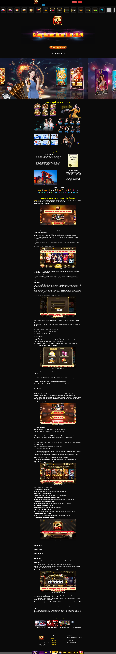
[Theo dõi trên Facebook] (39, 645)
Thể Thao (61, 5)
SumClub (43, 5)
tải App (54, 424)
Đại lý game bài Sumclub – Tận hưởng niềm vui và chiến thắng (33, 627)
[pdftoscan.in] (38, 2)
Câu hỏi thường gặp (53, 640)
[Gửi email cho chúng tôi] (44, 645)
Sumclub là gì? (53, 638)
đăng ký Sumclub (55, 317)
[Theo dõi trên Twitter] (42, 645)
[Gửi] (52, 2)
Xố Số (65, 5)
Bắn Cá (53, 5)
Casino (57, 5)
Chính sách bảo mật (53, 642)
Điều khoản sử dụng (53, 644)
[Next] (112, 78)
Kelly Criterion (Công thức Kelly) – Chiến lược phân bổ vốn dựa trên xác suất (58, 628)
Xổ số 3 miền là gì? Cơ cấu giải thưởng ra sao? (46, 627)
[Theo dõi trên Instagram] (41, 645)
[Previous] (3, 78)
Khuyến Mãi (69, 5)
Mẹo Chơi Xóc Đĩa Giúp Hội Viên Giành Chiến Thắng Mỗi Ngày (70, 627)
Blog (73, 5)
